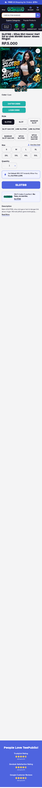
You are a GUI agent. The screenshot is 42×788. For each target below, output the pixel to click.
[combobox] (19, 15)
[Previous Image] (4, 70)
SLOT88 (21, 185)
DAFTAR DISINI (14, 104)
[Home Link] (15, 9)
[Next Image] (38, 70)
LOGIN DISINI (14, 110)
